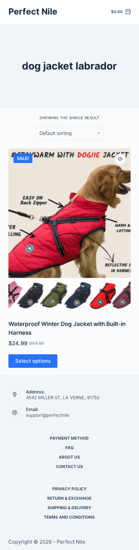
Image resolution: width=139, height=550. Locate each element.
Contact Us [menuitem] (69, 466)
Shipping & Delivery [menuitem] (69, 507)
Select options (33, 361)
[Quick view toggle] (120, 159)
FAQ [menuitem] (69, 447)
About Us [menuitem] (69, 457)
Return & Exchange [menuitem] (69, 498)
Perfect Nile (32, 11)
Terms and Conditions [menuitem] (69, 517)
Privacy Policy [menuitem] (69, 488)
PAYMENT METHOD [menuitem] (69, 438)
